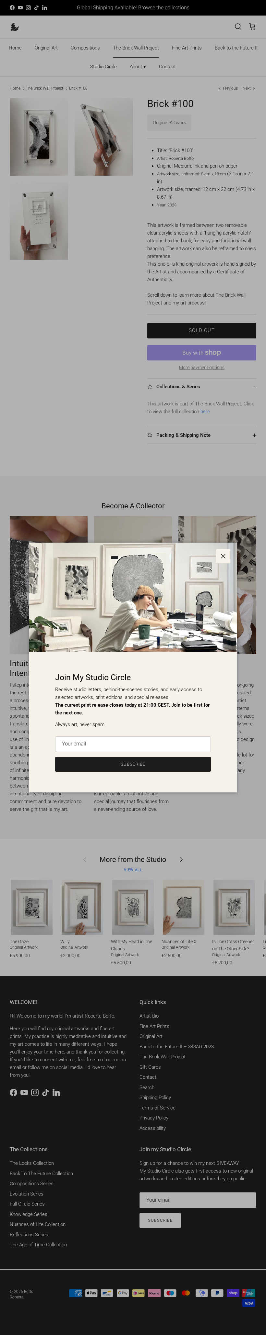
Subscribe (133, 764)
